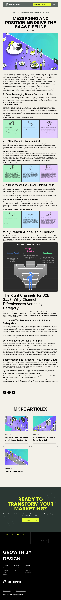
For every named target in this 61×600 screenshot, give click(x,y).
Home (26, 568)
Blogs (14, 570)
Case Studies (16, 568)
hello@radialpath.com (9, 381)
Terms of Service (21, 591)
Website (5, 574)
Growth (5, 572)
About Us (27, 570)
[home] (12, 4)
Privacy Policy (7, 591)
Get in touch (29, 520)
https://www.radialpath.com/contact (47, 381)
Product (5, 570)
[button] (54, 4)
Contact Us (28, 572)
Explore (44, 541)
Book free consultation (40, 4)
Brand (4, 568)
